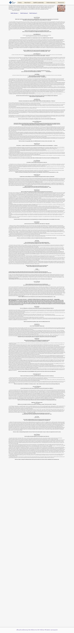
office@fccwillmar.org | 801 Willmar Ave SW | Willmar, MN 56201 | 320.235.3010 (37, 630)
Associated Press (13, 300)
